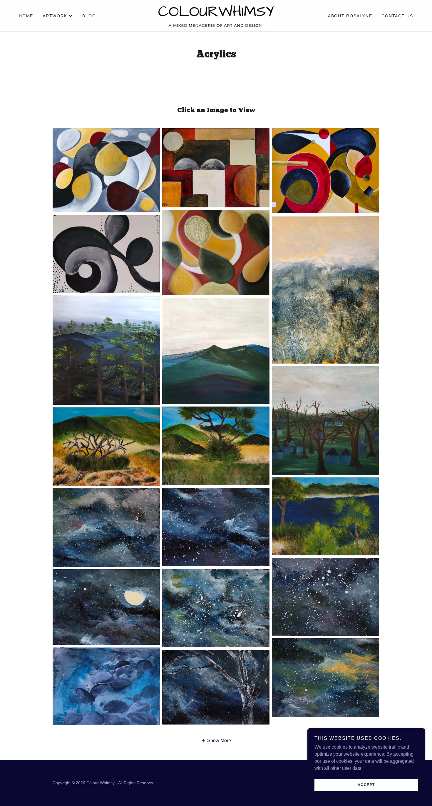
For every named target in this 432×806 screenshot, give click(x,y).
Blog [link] (89, 16)
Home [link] (26, 16)
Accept (366, 785)
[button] (58, 15)
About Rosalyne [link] (350, 16)
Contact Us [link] (397, 16)
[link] (216, 15)
